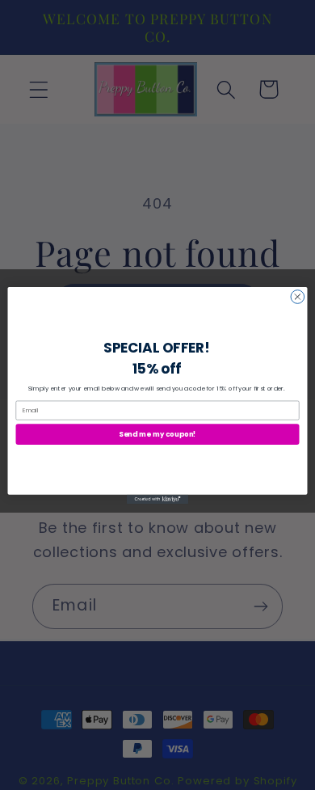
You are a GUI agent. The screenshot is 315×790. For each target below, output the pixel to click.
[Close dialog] (297, 296)
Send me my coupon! (157, 433)
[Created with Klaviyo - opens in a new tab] (157, 498)
